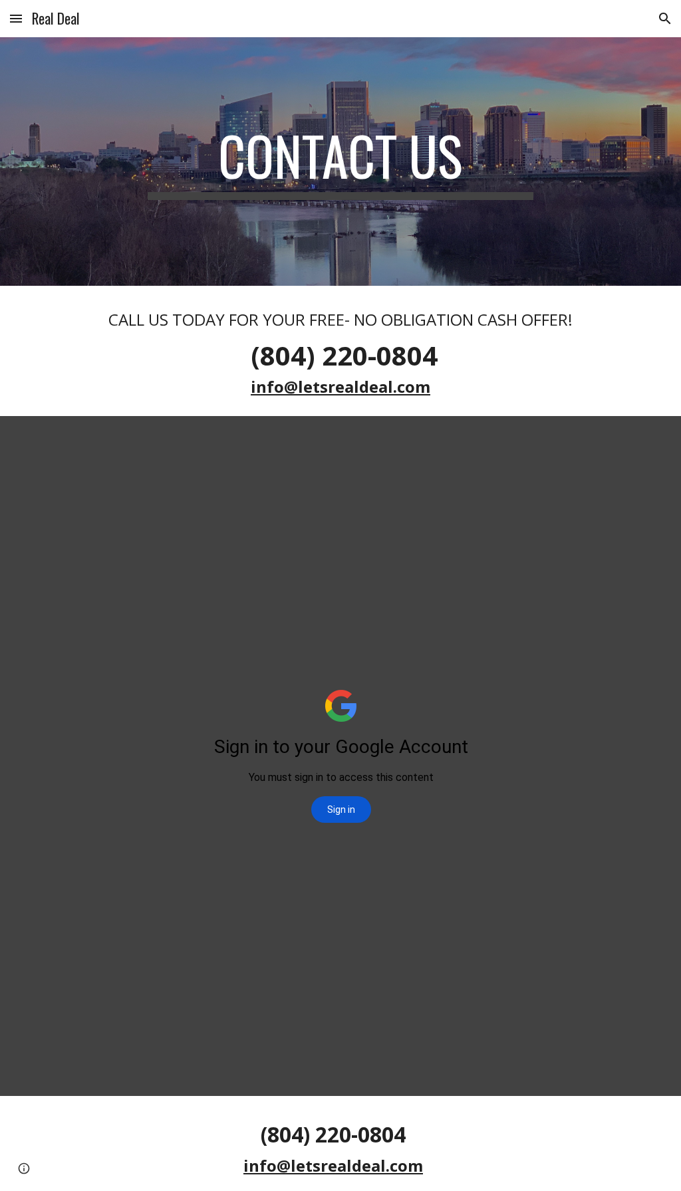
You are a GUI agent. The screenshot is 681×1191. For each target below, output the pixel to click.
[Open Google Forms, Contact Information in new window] (616, 449)
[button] (16, 18)
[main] (340, 161)
